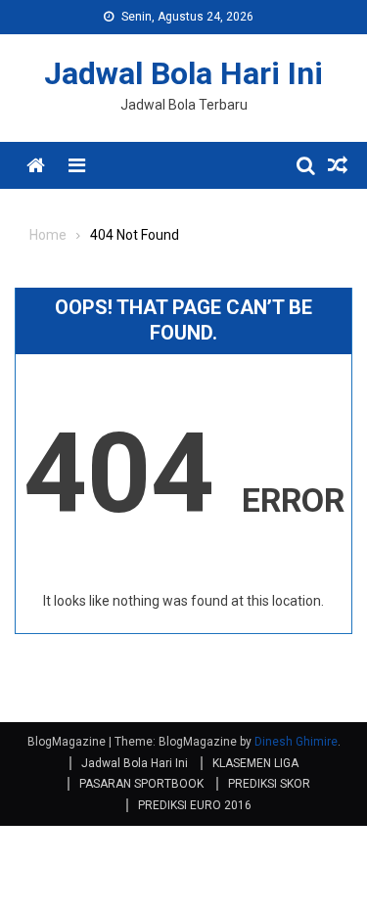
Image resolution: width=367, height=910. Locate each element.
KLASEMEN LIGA (255, 763)
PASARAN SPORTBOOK (141, 784)
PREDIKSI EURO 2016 (195, 805)
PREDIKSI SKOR (269, 784)
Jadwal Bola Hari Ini (183, 73)
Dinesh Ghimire (296, 742)
